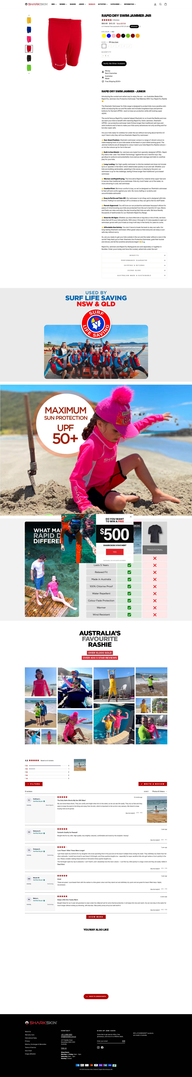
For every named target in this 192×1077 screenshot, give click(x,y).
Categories (115, 4)
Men (53, 4)
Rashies (73, 4)
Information (129, 4)
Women (62, 4)
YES (114, 552)
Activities (102, 4)
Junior (81, 4)
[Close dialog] (130, 516)
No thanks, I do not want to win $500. (115, 560)
